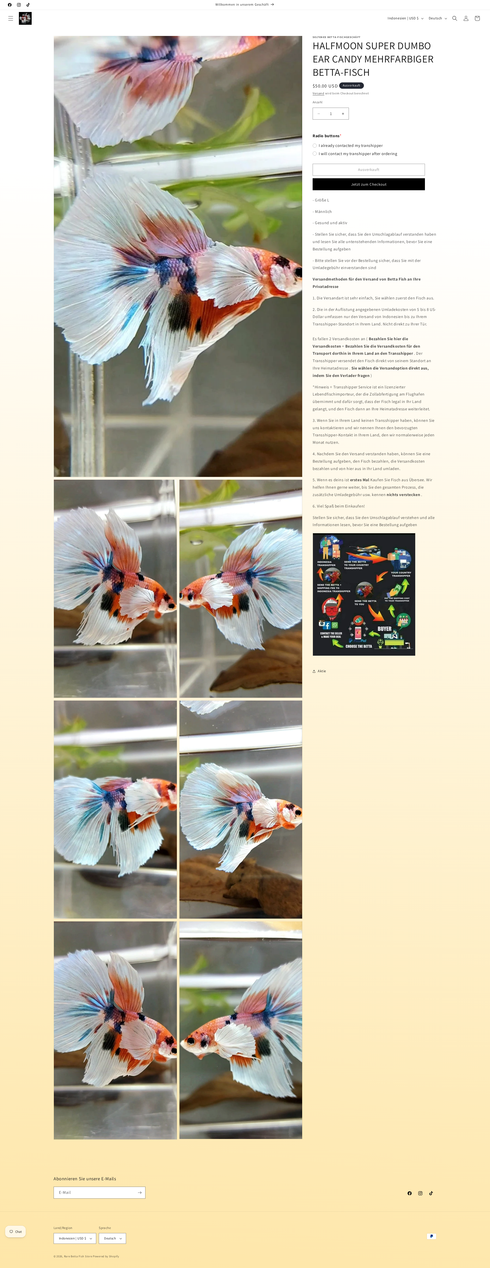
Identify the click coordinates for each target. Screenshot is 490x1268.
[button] (10, 18)
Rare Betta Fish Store (78, 1256)
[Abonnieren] (139, 1193)
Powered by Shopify (106, 1256)
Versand (318, 93)
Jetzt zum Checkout (369, 184)
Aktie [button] (322, 671)
